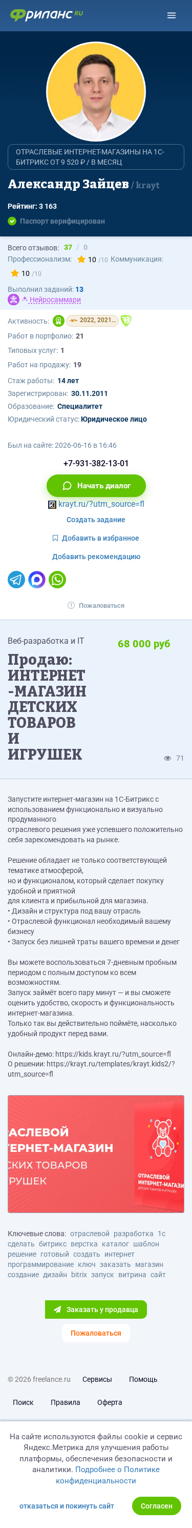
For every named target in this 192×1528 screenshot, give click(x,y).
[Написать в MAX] (37, 579)
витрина (132, 1275)
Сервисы (97, 1379)
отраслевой (90, 1233)
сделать (21, 1244)
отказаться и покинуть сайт (66, 1506)
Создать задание (96, 519)
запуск (102, 1275)
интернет (119, 1254)
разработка (134, 1233)
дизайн (55, 1275)
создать (86, 1254)
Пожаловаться (101, 605)
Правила (65, 1402)
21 (80, 336)
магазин (149, 1264)
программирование (41, 1264)
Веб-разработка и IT (46, 641)
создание (23, 1275)
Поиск (23, 1402)
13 (79, 289)
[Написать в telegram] (16, 579)
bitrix (79, 1275)
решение (22, 1254)
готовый (54, 1254)
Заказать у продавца (101, 1309)
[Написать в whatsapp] (57, 579)
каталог (115, 1244)
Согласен (157, 1506)
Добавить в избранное (100, 538)
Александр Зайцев (84, 184)
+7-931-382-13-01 (96, 463)
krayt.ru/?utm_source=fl (100, 504)
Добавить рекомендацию (96, 556)
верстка (84, 1244)
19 (77, 365)
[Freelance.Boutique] (126, 321)
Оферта (109, 1402)
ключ (87, 1264)
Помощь (143, 1379)
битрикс (53, 1244)
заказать (115, 1264)
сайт (158, 1275)
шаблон (146, 1244)
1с (161, 1233)
